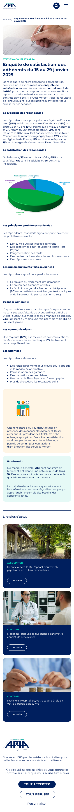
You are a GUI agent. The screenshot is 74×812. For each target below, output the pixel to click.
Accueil (7, 20)
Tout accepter (37, 784)
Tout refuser (37, 794)
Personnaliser (37, 803)
